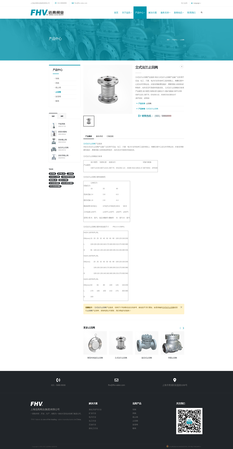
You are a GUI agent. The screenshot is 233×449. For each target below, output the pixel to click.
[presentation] (180, 328)
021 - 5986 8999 (58, 385)
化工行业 (92, 421)
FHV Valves (36, 419)
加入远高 (184, 3)
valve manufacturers (66, 419)
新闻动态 (178, 12)
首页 (116, 12)
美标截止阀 (62, 140)
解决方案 (153, 12)
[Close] (181, 307)
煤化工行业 (93, 428)
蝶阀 (57, 101)
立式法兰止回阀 (152, 109)
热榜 (53, 116)
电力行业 (92, 417)
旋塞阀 (58, 96)
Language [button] (196, 3)
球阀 (57, 78)
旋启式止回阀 (63, 147)
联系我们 (191, 12)
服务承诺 (99, 136)
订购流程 (110, 136)
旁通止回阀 (172, 358)
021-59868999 (62, 3)
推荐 (62, 116)
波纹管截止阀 (63, 155)
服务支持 (165, 12)
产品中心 (139, 12)
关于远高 (126, 12)
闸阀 (57, 83)
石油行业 (92, 425)
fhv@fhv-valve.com (80, 3)
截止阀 (58, 87)
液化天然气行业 (95, 409)
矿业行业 (92, 413)
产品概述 (88, 136)
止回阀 (182, 39)
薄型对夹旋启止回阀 (95, 358)
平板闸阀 (61, 124)
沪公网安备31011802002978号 (178, 446)
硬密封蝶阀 (62, 132)
